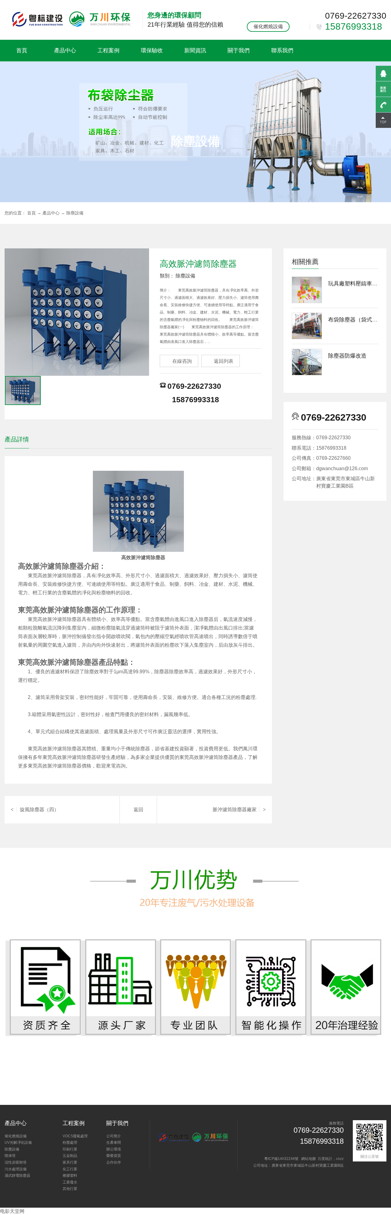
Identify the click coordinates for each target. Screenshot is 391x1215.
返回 (138, 809)
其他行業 (70, 1189)
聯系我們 (282, 50)
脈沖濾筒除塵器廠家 (239, 809)
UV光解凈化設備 (18, 1142)
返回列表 (220, 361)
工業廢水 (70, 1182)
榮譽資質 (113, 1156)
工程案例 (108, 50)
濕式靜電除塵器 (17, 1175)
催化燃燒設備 (268, 26)
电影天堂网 (12, 1211)
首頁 (21, 50)
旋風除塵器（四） (35, 809)
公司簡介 (113, 1136)
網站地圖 (308, 1159)
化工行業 (70, 1169)
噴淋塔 (10, 1156)
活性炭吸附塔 (16, 1162)
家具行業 (70, 1162)
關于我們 (239, 50)
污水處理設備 (16, 1169)
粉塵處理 (70, 1142)
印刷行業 (70, 1149)
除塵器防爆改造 (347, 356)
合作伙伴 (113, 1162)
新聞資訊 (195, 50)
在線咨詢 (179, 361)
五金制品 (70, 1156)
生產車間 (113, 1142)
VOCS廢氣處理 (75, 1136)
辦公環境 (113, 1149)
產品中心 (65, 50)
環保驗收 (152, 50)
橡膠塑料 (70, 1175)
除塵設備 (74, 212)
